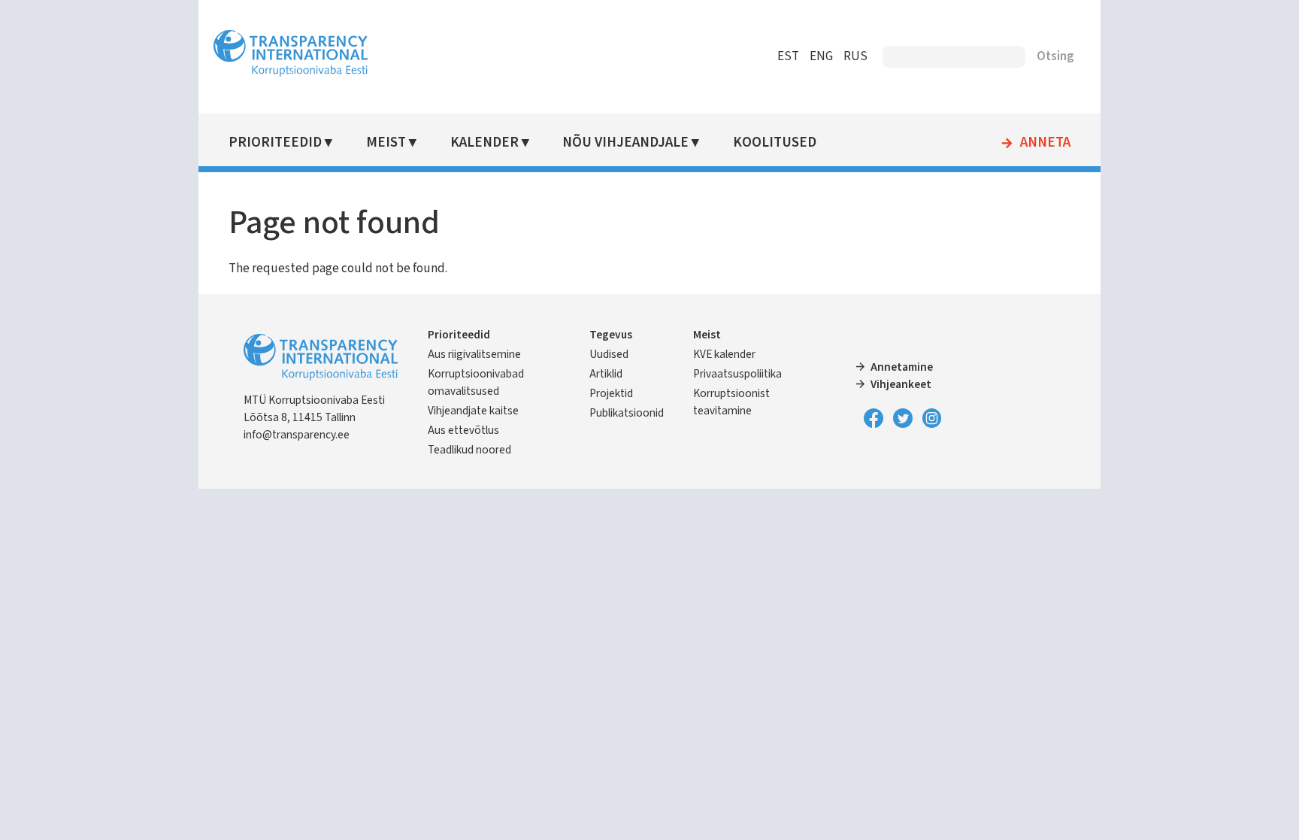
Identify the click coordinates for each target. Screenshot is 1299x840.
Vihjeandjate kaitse (473, 410)
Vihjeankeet (901, 384)
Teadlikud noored (469, 449)
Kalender (484, 142)
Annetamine (902, 367)
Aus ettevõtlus (463, 430)
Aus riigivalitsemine (474, 354)
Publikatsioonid (626, 412)
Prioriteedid (275, 142)
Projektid (611, 393)
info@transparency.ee (297, 434)
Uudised (608, 354)
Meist (386, 142)
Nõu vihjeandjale (625, 142)
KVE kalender (724, 354)
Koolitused (774, 142)
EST (788, 56)
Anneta (1045, 142)
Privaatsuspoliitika (737, 373)
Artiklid (605, 373)
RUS (855, 56)
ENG (821, 56)
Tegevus (610, 334)
